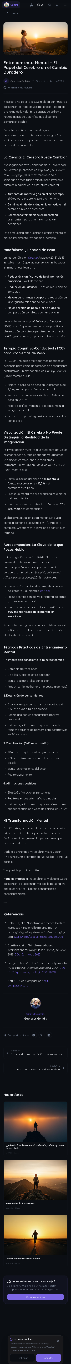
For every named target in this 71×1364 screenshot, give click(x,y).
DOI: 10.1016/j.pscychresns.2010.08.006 (38, 936)
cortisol (45, 591)
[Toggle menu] (65, 5)
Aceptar (48, 1357)
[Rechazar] (58, 1341)
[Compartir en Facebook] (34, 1035)
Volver (15, 13)
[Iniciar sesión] (31, 5)
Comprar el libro (35, 1297)
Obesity (33, 257)
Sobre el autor (35, 1014)
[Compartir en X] (41, 1035)
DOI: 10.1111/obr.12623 (27, 954)
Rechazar (22, 1357)
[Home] (49, 5)
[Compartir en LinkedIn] (49, 1035)
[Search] (57, 5)
